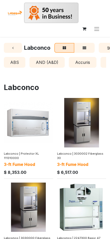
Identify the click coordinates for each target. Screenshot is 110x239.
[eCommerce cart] (84, 29)
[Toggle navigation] (96, 28)
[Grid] (64, 48)
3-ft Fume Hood (19, 164)
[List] (84, 48)
